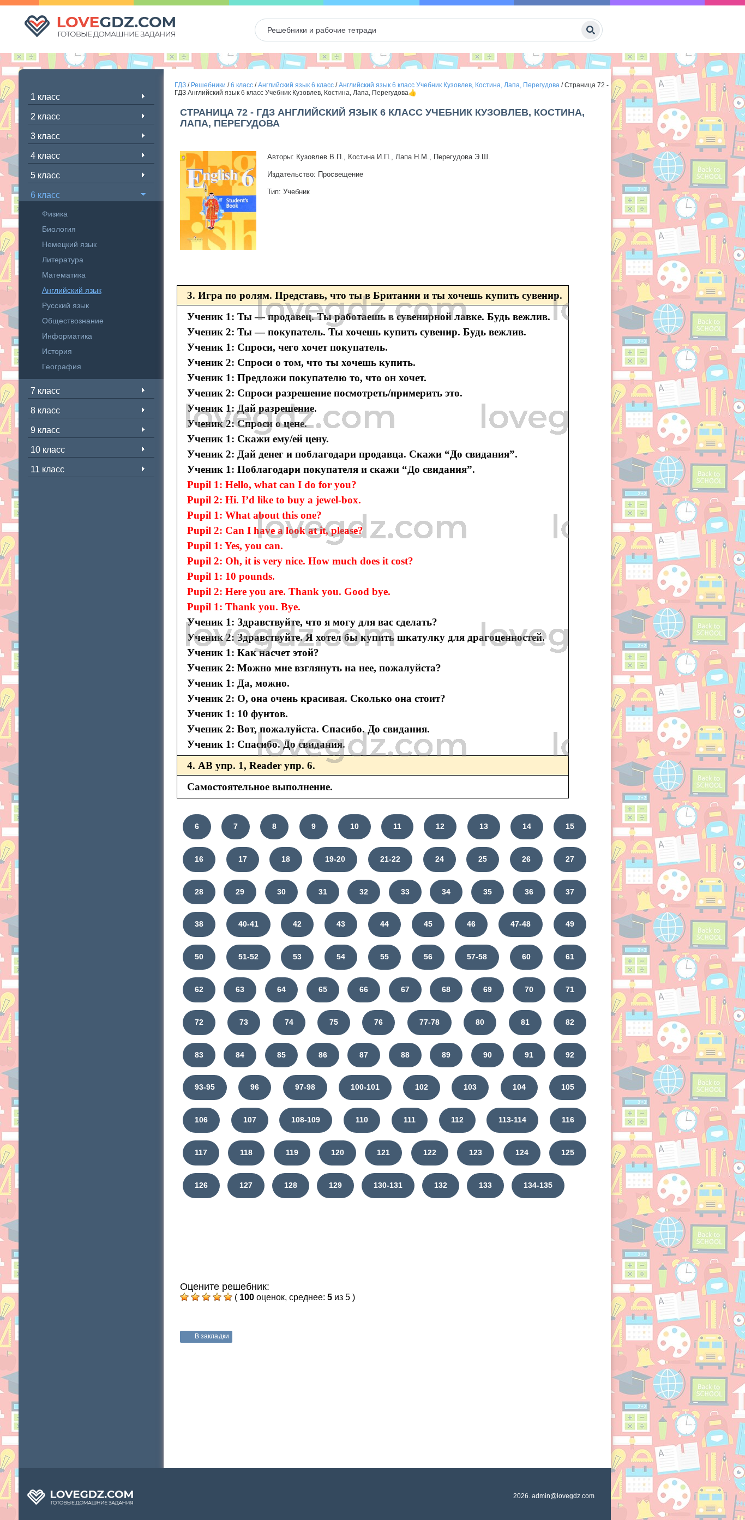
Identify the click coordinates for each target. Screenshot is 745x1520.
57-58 (477, 956)
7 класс (45, 390)
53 (297, 956)
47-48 (520, 924)
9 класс (45, 430)
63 (240, 989)
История (57, 351)
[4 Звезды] (217, 1297)
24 (439, 859)
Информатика (67, 336)
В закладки (212, 1336)
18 (285, 859)
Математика (64, 275)
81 (525, 1022)
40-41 (248, 924)
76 (378, 1022)
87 (363, 1054)
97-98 (305, 1087)
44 (384, 924)
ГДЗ (180, 85)
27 (570, 859)
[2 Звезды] (195, 1297)
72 (199, 1022)
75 (333, 1022)
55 (384, 956)
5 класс (45, 175)
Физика (55, 213)
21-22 (390, 859)
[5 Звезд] (228, 1297)
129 (335, 1185)
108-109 (305, 1119)
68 (446, 989)
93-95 (205, 1087)
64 (281, 989)
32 (363, 891)
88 (405, 1054)
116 (568, 1119)
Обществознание (73, 320)
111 (410, 1119)
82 (570, 1022)
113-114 (512, 1119)
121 (383, 1152)
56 (428, 956)
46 (471, 924)
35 (487, 891)
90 (487, 1054)
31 (323, 891)
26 (526, 859)
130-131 (388, 1185)
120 (337, 1152)
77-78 (429, 1022)
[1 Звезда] (184, 1297)
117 (201, 1152)
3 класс (45, 136)
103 (470, 1087)
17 (242, 859)
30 (281, 891)
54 (341, 956)
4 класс (45, 155)
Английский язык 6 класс (296, 85)
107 (249, 1119)
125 (567, 1152)
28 (199, 891)
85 (281, 1054)
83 (199, 1054)
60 (526, 956)
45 (428, 924)
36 (529, 891)
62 (199, 989)
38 (199, 924)
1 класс (45, 96)
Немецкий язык (69, 244)
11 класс (47, 469)
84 (240, 1054)
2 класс (45, 116)
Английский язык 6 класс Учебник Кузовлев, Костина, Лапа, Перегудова (449, 85)
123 (475, 1152)
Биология (59, 229)
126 (201, 1185)
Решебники (208, 85)
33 (405, 891)
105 (567, 1087)
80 (480, 1022)
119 (292, 1152)
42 (297, 924)
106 (201, 1119)
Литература (62, 259)
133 (485, 1185)
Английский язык (71, 290)
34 (446, 891)
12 (440, 826)
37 (570, 891)
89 (446, 1054)
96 (254, 1087)
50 (199, 956)
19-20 (335, 859)
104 (519, 1087)
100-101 (365, 1087)
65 (323, 989)
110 (362, 1119)
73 (243, 1022)
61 (570, 956)
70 (529, 989)
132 (440, 1185)
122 (429, 1152)
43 (341, 924)
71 (570, 989)
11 (397, 826)
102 (421, 1087)
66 (363, 989)
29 (240, 891)
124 (521, 1152)
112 (457, 1119)
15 (570, 826)
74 (289, 1022)
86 (323, 1054)
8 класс (45, 410)
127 (246, 1185)
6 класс (45, 195)
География (61, 366)
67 (405, 989)
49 (570, 924)
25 (482, 859)
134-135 (538, 1185)
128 (290, 1185)
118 (246, 1152)
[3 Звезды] (206, 1297)
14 (526, 826)
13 (483, 826)
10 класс (48, 449)
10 (354, 826)
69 (487, 989)
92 (570, 1054)
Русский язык (65, 305)
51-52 (248, 956)
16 (199, 859)
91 (529, 1054)
